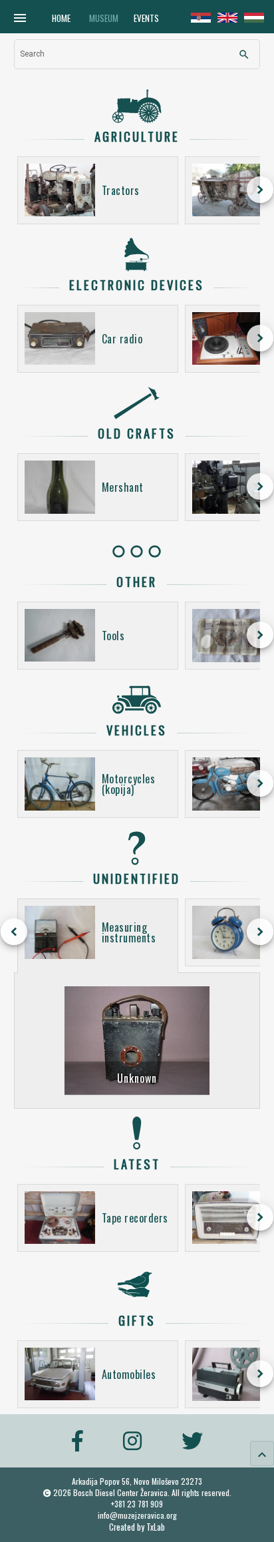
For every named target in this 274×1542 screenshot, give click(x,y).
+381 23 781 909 (137, 1503)
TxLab (155, 1527)
